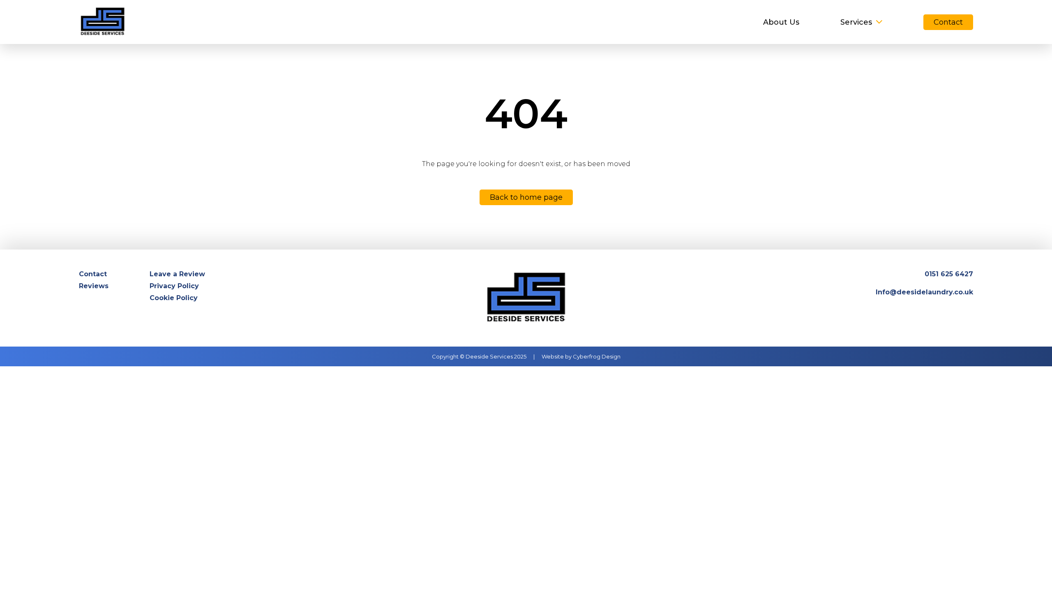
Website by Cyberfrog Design (581, 356)
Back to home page (526, 197)
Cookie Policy (174, 298)
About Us (781, 22)
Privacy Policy (174, 286)
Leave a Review (177, 274)
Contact (948, 22)
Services (856, 22)
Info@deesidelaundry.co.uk (924, 292)
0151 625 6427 (949, 274)
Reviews (93, 286)
